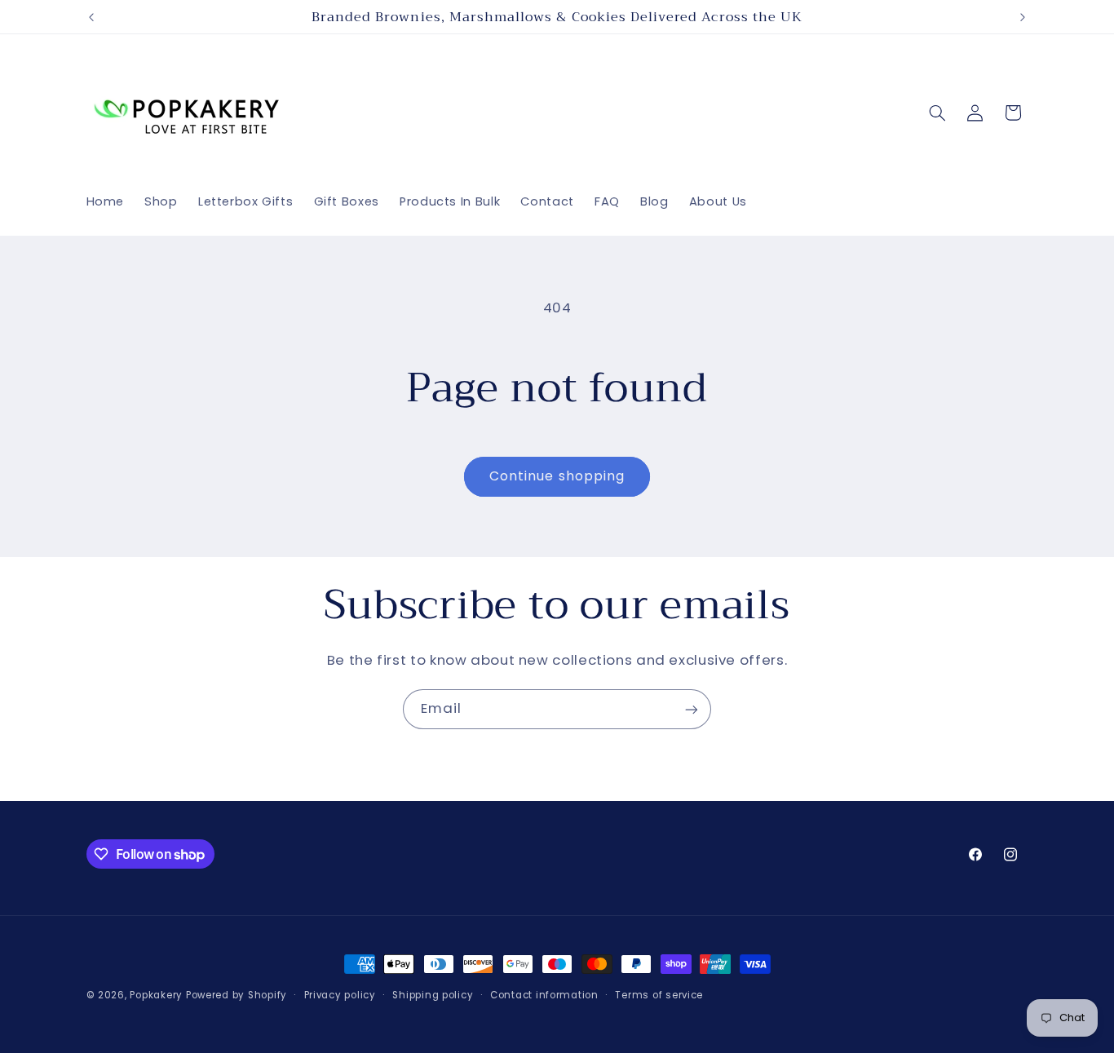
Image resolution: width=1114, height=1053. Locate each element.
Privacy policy (340, 995)
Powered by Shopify (236, 995)
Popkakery (156, 995)
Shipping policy (432, 995)
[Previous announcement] (91, 17)
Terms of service (659, 995)
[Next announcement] (1023, 17)
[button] (937, 112)
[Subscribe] (691, 709)
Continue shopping (557, 476)
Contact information (544, 995)
